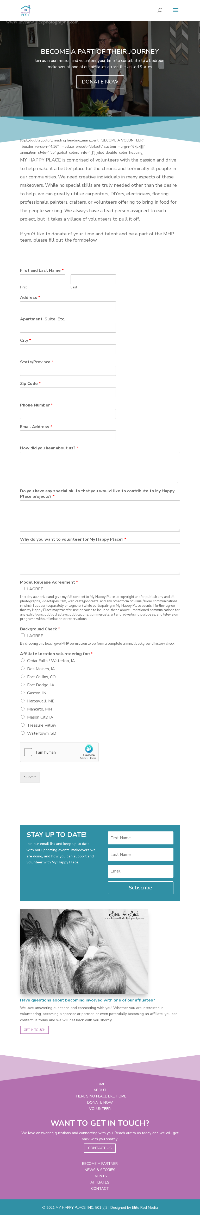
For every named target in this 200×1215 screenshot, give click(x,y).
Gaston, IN (36, 693)
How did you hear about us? (49, 448)
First (23, 287)
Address (30, 297)
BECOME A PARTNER (100, 1163)
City (25, 340)
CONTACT (100, 1188)
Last (74, 287)
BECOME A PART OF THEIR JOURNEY (100, 51)
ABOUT (100, 1090)
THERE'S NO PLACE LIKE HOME (100, 1096)
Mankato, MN (39, 709)
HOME (100, 1084)
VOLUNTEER (100, 1108)
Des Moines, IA (41, 669)
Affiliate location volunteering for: (56, 654)
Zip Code (30, 383)
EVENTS (100, 1176)
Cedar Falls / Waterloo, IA (51, 661)
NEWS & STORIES (100, 1169)
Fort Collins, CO (41, 677)
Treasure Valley (41, 725)
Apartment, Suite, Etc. (42, 319)
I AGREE (35, 589)
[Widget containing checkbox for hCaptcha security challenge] (59, 752)
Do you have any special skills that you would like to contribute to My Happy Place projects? (97, 493)
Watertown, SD (41, 733)
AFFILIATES (99, 1182)
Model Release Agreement (49, 582)
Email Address (36, 427)
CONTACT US (100, 1148)
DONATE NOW (100, 81)
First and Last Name (42, 270)
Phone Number (36, 405)
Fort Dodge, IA (40, 685)
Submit (30, 777)
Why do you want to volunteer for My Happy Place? (73, 539)
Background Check (40, 629)
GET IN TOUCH (34, 1030)
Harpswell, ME (40, 701)
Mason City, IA (40, 717)
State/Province (36, 362)
